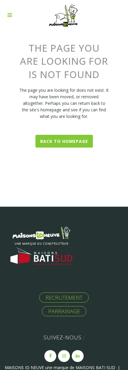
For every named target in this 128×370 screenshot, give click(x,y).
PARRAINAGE (64, 311)
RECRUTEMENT (64, 297)
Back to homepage (64, 141)
